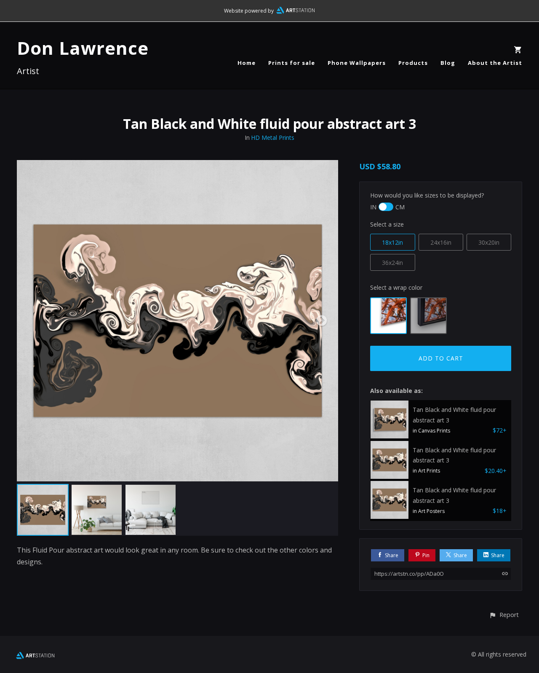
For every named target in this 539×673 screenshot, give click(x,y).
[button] (504, 614)
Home (246, 63)
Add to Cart (441, 358)
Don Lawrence (83, 48)
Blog (447, 63)
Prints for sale (291, 63)
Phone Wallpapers (357, 63)
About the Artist (495, 63)
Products (413, 63)
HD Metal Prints (272, 138)
